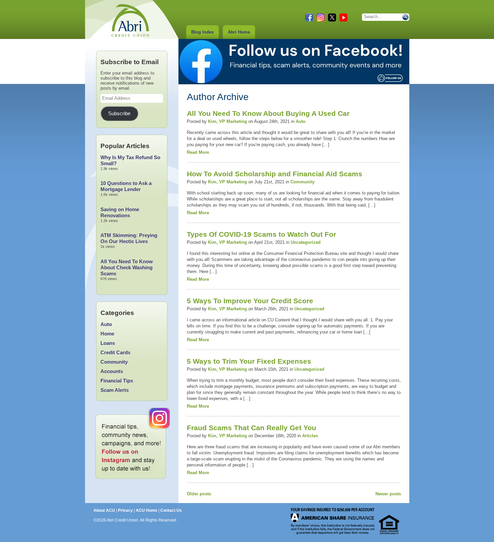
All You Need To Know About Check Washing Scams (126, 267)
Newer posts (388, 493)
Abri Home (239, 32)
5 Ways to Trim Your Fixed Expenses (249, 361)
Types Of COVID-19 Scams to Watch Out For (261, 234)
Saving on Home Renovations (119, 212)
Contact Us (171, 510)
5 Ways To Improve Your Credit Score (250, 301)
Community (302, 181)
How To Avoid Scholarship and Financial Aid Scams (274, 174)
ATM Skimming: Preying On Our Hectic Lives (128, 238)
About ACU (104, 510)
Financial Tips (116, 380)
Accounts (111, 371)
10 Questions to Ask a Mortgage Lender (126, 186)
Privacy (125, 510)
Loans (107, 343)
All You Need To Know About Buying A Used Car (268, 113)
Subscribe (119, 113)
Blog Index (202, 32)
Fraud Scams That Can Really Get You (251, 428)
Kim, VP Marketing (227, 121)
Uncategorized (306, 242)
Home (107, 333)
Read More (198, 152)
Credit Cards (115, 352)
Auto (300, 121)
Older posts (199, 493)
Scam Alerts (114, 390)
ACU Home (146, 510)
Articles (310, 435)
